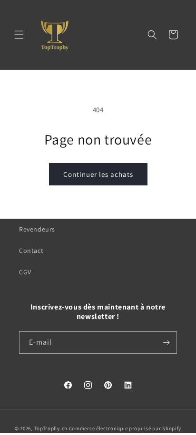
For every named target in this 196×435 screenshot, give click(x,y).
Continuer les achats (98, 174)
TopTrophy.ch (51, 428)
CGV (25, 272)
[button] (19, 34)
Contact (31, 250)
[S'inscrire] (166, 342)
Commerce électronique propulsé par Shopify (125, 428)
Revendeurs (37, 229)
